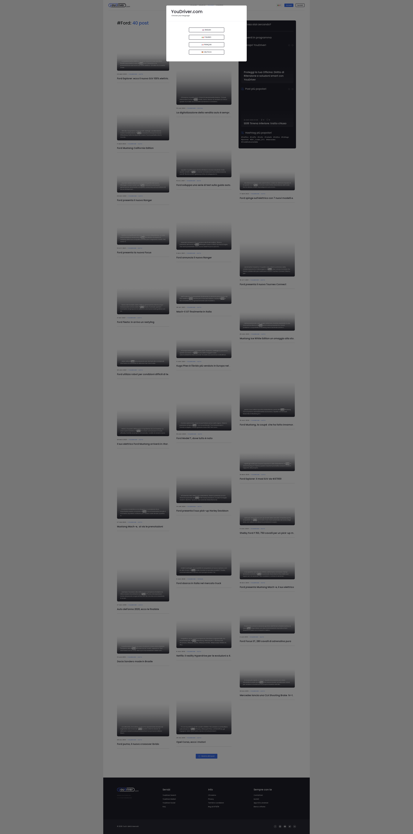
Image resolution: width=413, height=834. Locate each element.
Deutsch (207, 52)
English (207, 30)
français (208, 44)
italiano (207, 37)
